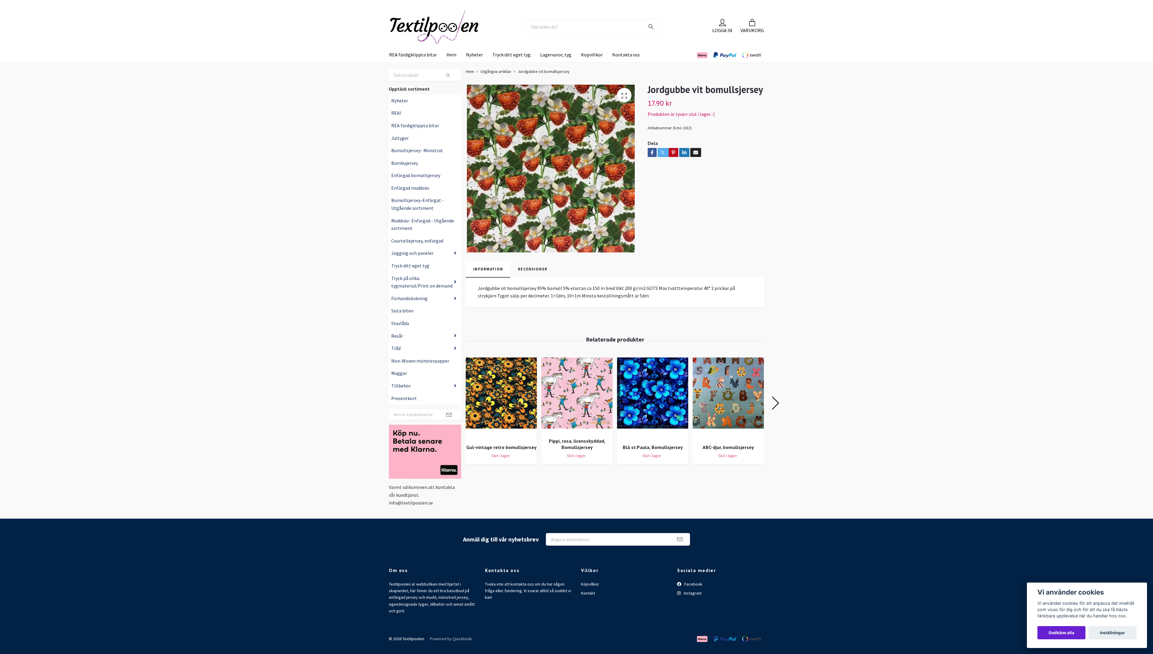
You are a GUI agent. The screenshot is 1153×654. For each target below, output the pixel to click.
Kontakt (588, 605)
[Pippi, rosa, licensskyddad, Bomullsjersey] (577, 407)
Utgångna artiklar (495, 83)
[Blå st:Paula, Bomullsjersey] (652, 411)
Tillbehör (401, 398)
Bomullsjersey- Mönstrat (417, 163)
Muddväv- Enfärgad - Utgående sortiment (422, 237)
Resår (397, 348)
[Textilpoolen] (449, 33)
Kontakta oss (626, 67)
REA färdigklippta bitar (413, 67)
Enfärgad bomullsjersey (415, 188)
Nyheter (474, 67)
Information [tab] (488, 281)
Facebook (692, 596)
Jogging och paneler (412, 265)
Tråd (396, 360)
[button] (775, 415)
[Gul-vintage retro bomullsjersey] (501, 411)
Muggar (399, 385)
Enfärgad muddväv (410, 200)
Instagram (692, 605)
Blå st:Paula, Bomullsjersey (653, 460)
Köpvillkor (592, 67)
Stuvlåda (400, 336)
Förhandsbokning (409, 311)
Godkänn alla (1061, 632)
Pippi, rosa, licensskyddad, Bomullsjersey (577, 456)
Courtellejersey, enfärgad (417, 253)
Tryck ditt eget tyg (511, 67)
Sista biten (402, 323)
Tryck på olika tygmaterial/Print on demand (421, 294)
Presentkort (404, 410)
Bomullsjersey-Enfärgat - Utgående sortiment (417, 216)
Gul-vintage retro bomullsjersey (501, 460)
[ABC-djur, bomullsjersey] (728, 411)
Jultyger (400, 150)
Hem (451, 67)
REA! (396, 125)
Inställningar (1112, 632)
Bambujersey (404, 175)
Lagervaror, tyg (555, 67)
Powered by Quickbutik (451, 651)
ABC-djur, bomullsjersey (728, 460)
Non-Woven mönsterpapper (420, 373)
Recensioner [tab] (532, 281)
